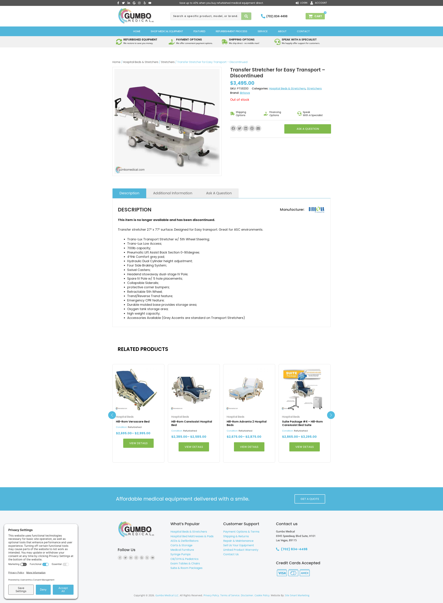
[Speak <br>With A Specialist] (299, 113)
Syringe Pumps (180, 554)
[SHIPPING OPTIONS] (225, 42)
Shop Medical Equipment (167, 31)
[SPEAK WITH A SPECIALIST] (277, 42)
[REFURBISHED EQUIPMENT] (119, 42)
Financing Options (275, 113)
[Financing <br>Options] (266, 113)
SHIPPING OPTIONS (242, 40)
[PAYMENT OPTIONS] (172, 42)
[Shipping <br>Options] (232, 113)
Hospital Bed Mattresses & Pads (192, 536)
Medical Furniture (182, 550)
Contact (303, 31)
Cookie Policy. (262, 595)
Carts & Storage (181, 545)
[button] (233, 128)
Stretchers (168, 62)
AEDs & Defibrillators (184, 541)
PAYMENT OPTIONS (189, 40)
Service (263, 31)
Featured (199, 31)
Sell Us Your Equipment (238, 545)
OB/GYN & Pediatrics (184, 559)
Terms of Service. (230, 595)
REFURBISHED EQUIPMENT (140, 40)
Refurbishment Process (231, 31)
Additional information (172, 193)
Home (136, 31)
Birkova (245, 93)
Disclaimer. (247, 595)
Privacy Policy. (212, 595)
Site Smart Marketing (297, 595)
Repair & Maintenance (238, 541)
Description (129, 193)
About (282, 31)
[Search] (246, 16)
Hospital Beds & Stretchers (140, 62)
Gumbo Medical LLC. (167, 595)
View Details (138, 443)
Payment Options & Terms (241, 532)
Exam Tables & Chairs (185, 563)
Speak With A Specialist (313, 113)
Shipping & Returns (236, 536)
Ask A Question (219, 193)
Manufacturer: (292, 209)
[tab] (129, 193)
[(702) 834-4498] (263, 16)
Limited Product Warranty (240, 550)
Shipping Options (241, 113)
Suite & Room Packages (186, 568)
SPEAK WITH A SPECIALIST (299, 40)
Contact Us (231, 554)
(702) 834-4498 (276, 16)
